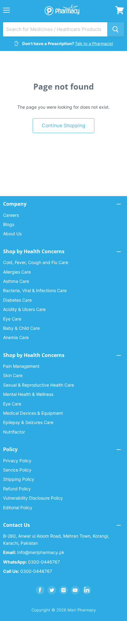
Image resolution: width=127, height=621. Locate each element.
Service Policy (17, 469)
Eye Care (12, 318)
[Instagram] (63, 590)
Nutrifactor (14, 431)
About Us (12, 233)
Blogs (8, 224)
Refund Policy (17, 488)
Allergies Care (17, 272)
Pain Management (21, 366)
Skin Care (13, 375)
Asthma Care (16, 281)
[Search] (115, 29)
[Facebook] (40, 590)
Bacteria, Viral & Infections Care (35, 290)
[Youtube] (75, 590)
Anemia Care (16, 337)
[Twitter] (51, 590)
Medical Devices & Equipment (33, 413)
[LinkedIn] (87, 590)
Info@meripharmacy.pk (33, 552)
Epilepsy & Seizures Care (28, 422)
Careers (11, 215)
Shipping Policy (18, 479)
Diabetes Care (17, 300)
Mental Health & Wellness (28, 394)
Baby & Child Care (21, 328)
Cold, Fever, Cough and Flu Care (35, 262)
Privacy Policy (17, 460)
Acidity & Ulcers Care (24, 309)
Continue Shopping (63, 125)
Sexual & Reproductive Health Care (38, 385)
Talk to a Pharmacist (94, 43)
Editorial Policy (17, 507)
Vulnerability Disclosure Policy (33, 498)
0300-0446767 (31, 561)
